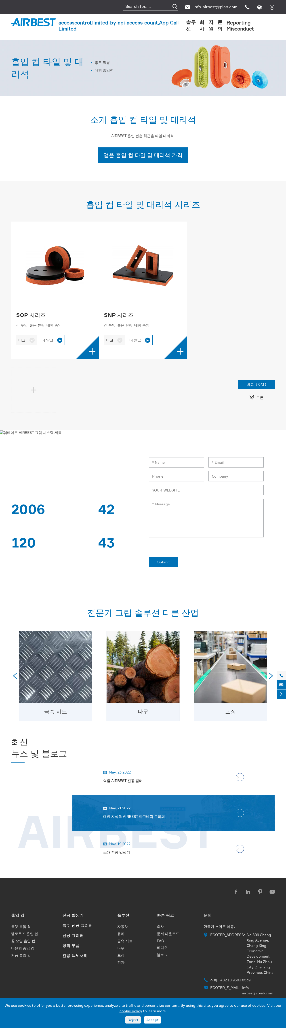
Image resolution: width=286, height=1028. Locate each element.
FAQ (160, 941)
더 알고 (51, 340)
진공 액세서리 (75, 955)
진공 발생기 (73, 915)
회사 (160, 926)
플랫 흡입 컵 (21, 926)
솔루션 (123, 915)
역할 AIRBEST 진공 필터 (123, 780)
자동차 (122, 926)
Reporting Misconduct (240, 25)
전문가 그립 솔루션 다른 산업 (143, 613)
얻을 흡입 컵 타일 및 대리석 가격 (143, 155)
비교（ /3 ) (256, 384)
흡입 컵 (17, 915)
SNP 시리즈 (118, 315)
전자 (120, 962)
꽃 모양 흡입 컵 (23, 941)
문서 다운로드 (168, 933)
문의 (208, 915)
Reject (133, 1020)
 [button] (271, 676)
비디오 (162, 947)
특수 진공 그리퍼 (77, 925)
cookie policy (131, 1011)
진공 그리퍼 (73, 935)
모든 (256, 397)
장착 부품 (71, 945)
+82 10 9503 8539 (235, 980)
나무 (143, 711)
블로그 (162, 955)
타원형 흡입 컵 (22, 948)
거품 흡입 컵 (21, 955)
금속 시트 (55, 711)
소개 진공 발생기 (116, 852)
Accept (152, 1020)
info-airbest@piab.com (215, 6)
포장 (230, 711)
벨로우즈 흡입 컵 (24, 933)
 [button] (15, 676)
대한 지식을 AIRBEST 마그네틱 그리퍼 (134, 816)
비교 (26, 340)
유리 (120, 933)
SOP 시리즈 (31, 315)
